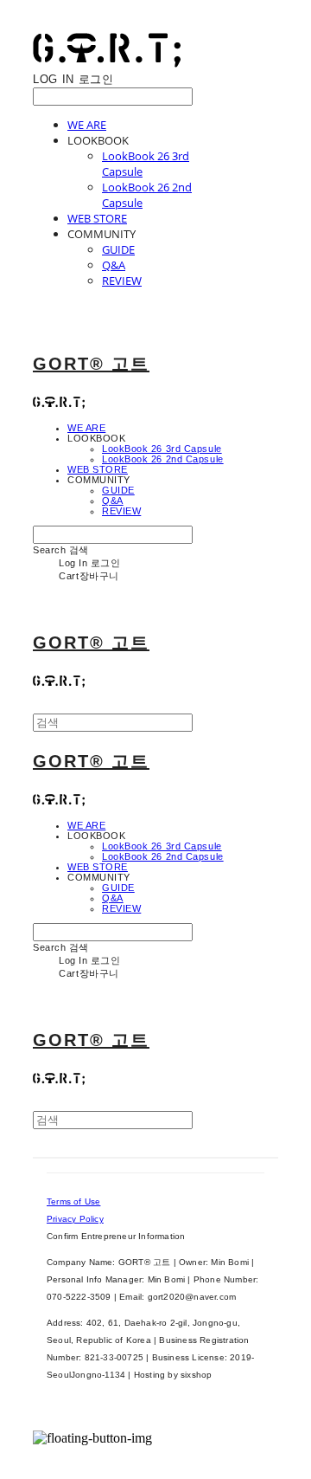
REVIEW (122, 280)
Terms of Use (73, 1201)
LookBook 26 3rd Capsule (162, 448)
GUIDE (118, 249)
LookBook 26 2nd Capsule (163, 459)
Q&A (113, 265)
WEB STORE (97, 218)
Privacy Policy (75, 1219)
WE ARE (86, 124)
